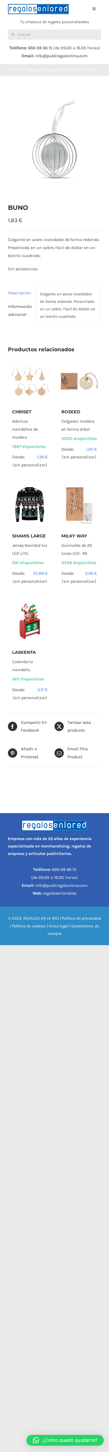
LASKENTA (24, 652)
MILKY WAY (74, 536)
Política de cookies (29, 926)
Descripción (19, 292)
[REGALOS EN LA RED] (38, 9)
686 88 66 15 (40, 47)
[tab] (20, 293)
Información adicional (20, 310)
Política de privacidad (81, 918)
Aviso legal (58, 926)
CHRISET (21, 411)
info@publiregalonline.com (61, 55)
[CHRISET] (30, 381)
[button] (65, 1440)
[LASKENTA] (30, 621)
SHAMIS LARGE (29, 536)
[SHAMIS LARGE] (30, 505)
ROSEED (70, 411)
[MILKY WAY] (79, 505)
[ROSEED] (79, 381)
